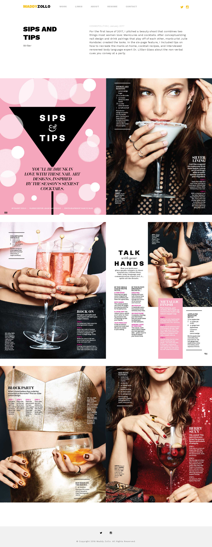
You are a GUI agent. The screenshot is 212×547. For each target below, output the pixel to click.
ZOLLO (36, 6)
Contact (131, 6)
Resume (112, 6)
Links (78, 6)
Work (63, 6)
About (95, 6)
